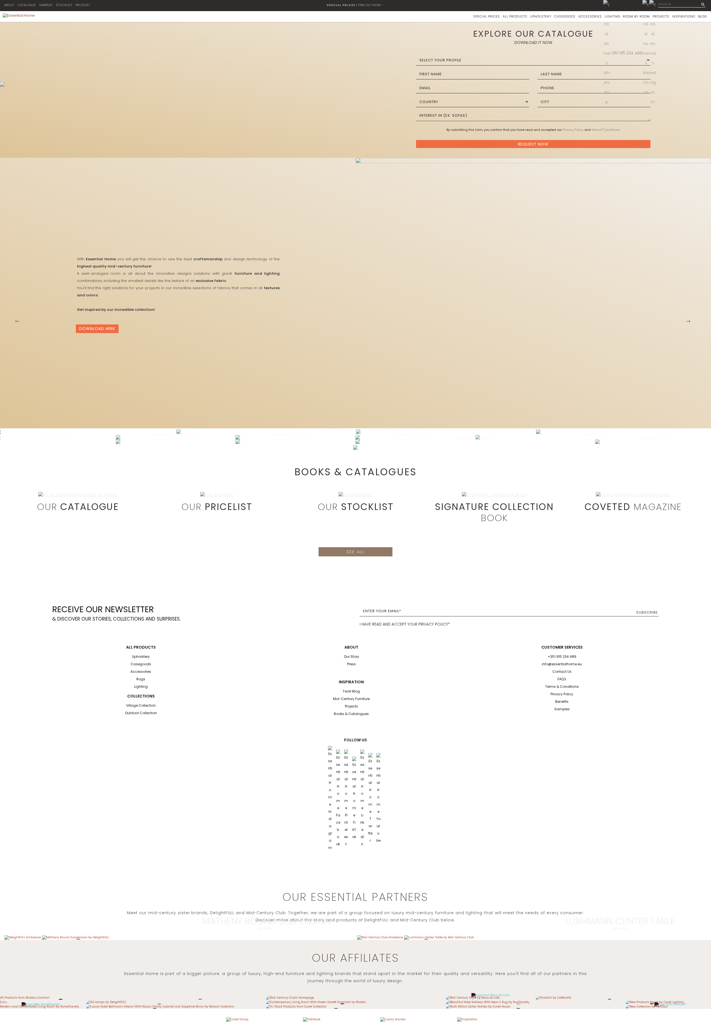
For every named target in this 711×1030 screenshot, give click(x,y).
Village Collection (141, 705)
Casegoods (141, 664)
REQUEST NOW (533, 144)
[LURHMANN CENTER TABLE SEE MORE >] (439, 937)
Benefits (562, 701)
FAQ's (561, 679)
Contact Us (562, 671)
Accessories (141, 671)
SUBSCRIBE (647, 612)
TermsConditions (606, 130)
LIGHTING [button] (612, 16)
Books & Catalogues (351, 713)
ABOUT (9, 5)
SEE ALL (355, 552)
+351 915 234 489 (626, 53)
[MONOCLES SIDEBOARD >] (358, 441)
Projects (351, 706)
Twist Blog (351, 691)
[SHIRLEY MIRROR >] (597, 441)
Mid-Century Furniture (351, 698)
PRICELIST (83, 5)
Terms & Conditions (562, 686)
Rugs (140, 679)
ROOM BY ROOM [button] (636, 16)
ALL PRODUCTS (515, 16)
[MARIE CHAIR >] (238, 441)
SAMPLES (45, 5)
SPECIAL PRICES (486, 16)
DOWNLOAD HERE (97, 328)
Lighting (141, 686)
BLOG (702, 16)
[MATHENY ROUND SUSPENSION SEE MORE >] (75, 937)
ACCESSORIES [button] (590, 16)
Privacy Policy (573, 130)
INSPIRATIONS (683, 16)
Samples (562, 709)
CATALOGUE (26, 5)
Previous (17, 320)
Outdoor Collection (141, 713)
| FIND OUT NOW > (355, 5)
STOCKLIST (64, 5)
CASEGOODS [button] (564, 16)
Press (351, 664)
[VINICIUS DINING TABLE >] (118, 441)
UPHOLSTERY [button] (541, 16)
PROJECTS (661, 16)
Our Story (351, 656)
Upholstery (141, 656)
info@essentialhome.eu (562, 664)
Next (688, 320)
